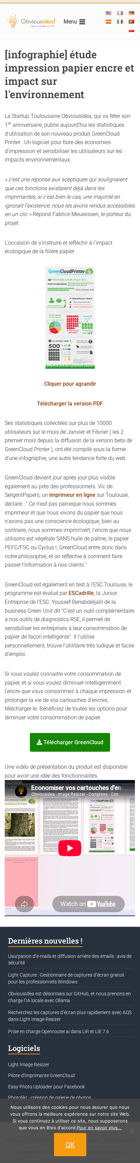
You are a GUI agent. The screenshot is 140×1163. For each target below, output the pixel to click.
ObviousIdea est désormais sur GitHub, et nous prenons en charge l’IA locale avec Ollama (69, 997)
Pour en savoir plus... (99, 1127)
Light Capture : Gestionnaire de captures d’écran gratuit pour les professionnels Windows (66, 978)
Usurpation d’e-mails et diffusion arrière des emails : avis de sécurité (70, 959)
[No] (131, 1131)
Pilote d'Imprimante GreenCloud (41, 1075)
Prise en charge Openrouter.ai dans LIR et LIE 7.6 (58, 1031)
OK (70, 1145)
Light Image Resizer (28, 1064)
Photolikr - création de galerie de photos (49, 1097)
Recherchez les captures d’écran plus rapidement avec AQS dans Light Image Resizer (70, 1016)
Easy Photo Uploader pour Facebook (46, 1086)
